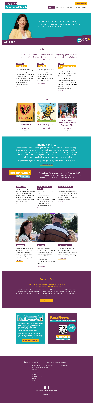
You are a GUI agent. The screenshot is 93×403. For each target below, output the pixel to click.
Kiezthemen (59, 7)
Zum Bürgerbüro (46, 301)
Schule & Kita (36, 365)
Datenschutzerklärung (50, 390)
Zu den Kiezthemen (46, 164)
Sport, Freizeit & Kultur (38, 367)
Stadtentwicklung (37, 376)
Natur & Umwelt (36, 370)
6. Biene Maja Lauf (46, 124)
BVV (47, 367)
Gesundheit (35, 372)
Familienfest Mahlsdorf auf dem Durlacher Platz (67, 122)
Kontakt (84, 7)
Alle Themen (35, 381)
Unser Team (69, 7)
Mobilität (34, 374)
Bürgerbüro (49, 365)
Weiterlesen (19, 87)
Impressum (39, 390)
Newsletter (81, 4)
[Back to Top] (90, 400)
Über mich (51, 7)
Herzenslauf (25, 125)
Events (34, 378)
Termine (78, 7)
